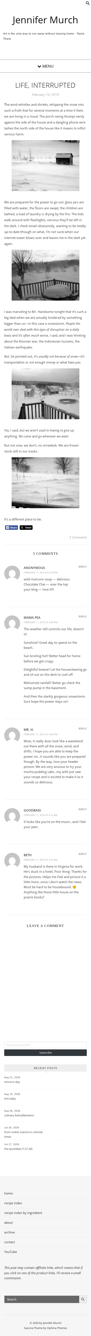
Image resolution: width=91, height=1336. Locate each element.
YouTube (10, 1252)
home (8, 1193)
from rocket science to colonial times (23, 1134)
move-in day (12, 1082)
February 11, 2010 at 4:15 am (40, 815)
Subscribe (45, 1052)
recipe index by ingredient (23, 1213)
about (8, 1222)
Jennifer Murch (45, 19)
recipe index (13, 1203)
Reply (83, 567)
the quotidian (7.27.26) (18, 1149)
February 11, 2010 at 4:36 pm (40, 622)
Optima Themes (57, 1328)
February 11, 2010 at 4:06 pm (40, 734)
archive (9, 1232)
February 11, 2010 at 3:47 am (40, 859)
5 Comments (78, 537)
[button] (88, 4)
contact (9, 1242)
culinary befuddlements (19, 1115)
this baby (10, 1098)
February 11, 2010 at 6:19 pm (40, 572)
